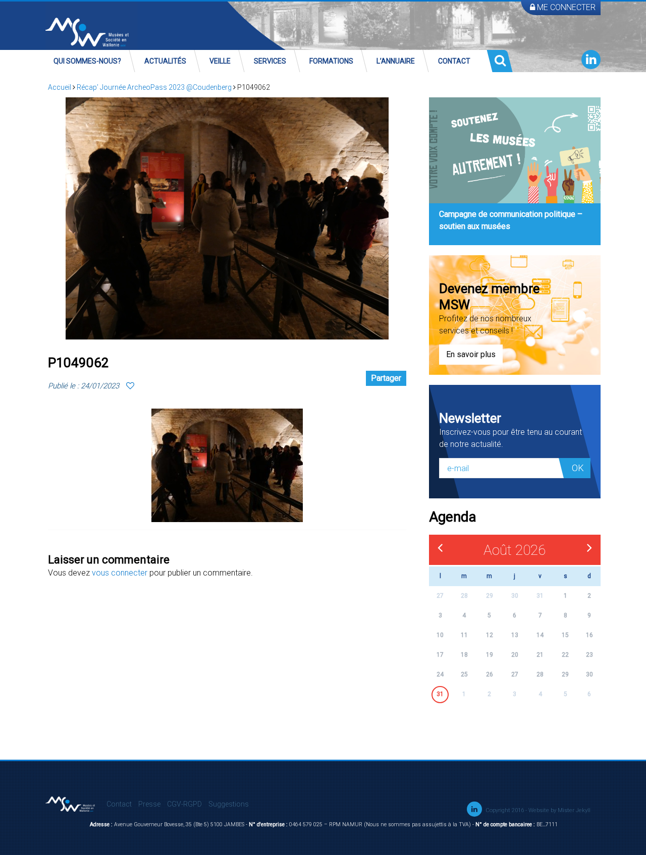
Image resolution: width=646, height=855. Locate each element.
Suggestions (228, 804)
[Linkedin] (591, 59)
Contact (454, 61)
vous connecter (119, 573)
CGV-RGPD (184, 804)
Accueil (59, 87)
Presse (149, 804)
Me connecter (565, 7)
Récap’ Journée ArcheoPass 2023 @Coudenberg (154, 87)
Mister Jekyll (574, 810)
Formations (331, 61)
